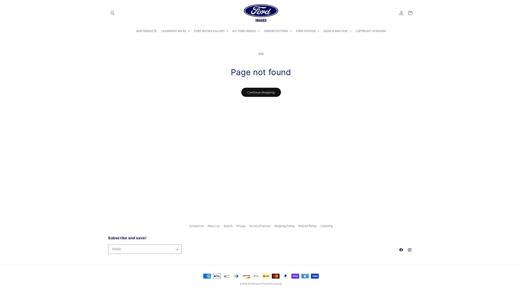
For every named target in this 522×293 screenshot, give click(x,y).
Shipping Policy (284, 226)
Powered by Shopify (271, 283)
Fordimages (254, 283)
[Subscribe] (176, 249)
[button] (112, 13)
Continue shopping (261, 92)
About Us (214, 226)
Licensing (326, 226)
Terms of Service (260, 226)
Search (228, 226)
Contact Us (196, 226)
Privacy (241, 226)
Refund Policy (308, 226)
